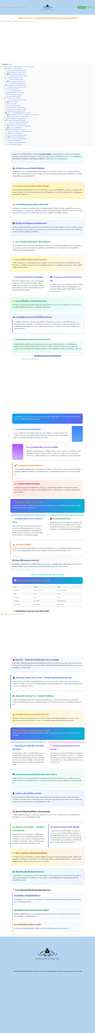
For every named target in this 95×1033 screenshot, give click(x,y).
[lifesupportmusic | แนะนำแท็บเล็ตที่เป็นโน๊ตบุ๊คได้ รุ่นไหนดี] (47, 7)
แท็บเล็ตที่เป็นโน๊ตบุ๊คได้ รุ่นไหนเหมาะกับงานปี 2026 (11, 7)
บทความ (25, 7)
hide (10, 64)
